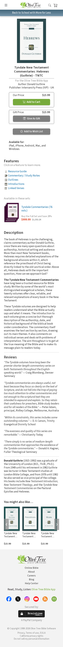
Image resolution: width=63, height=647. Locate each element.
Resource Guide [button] (17, 171)
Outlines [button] (13, 180)
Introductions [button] (16, 184)
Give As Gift (33, 119)
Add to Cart (33, 102)
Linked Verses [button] (16, 188)
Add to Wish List (33, 131)
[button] (49, 5)
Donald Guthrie (36, 84)
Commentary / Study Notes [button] (24, 176)
